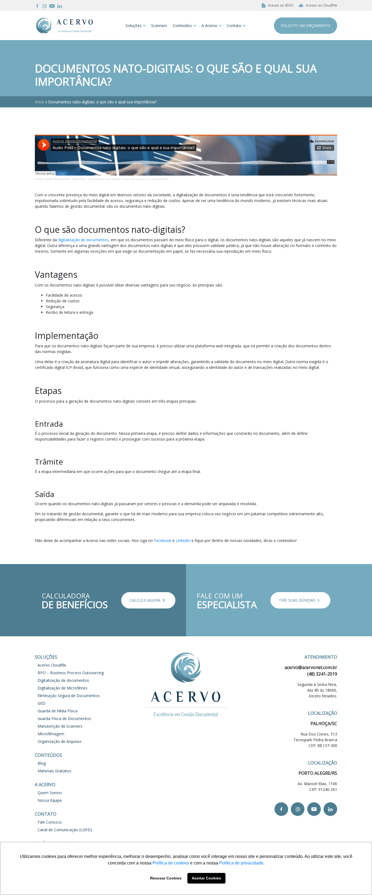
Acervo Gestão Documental (52, 178)
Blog (42, 763)
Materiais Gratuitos (54, 770)
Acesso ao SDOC (281, 5)
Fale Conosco (50, 822)
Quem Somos (50, 792)
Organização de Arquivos (60, 741)
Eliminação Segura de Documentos (69, 695)
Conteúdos (182, 25)
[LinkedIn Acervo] (59, 5)
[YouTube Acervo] (52, 5)
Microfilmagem (51, 733)
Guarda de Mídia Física (57, 710)
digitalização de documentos (83, 239)
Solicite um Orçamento (305, 25)
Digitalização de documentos (63, 680)
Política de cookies (171, 863)
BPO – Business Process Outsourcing (71, 672)
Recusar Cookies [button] (166, 878)
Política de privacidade (241, 863)
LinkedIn (183, 540)
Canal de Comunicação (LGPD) (65, 829)
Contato (234, 25)
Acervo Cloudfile (52, 665)
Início (39, 101)
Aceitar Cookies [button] (206, 878)
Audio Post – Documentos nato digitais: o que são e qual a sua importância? (120, 178)
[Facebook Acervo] (37, 5)
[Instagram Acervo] (44, 5)
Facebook (162, 540)
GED (41, 703)
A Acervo (209, 25)
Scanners (159, 25)
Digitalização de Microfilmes (62, 688)
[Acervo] (66, 25)
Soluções (134, 25)
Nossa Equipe (50, 800)
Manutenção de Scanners (60, 726)
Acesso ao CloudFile (321, 5)
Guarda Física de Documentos (64, 718)
